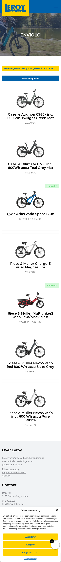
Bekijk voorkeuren (30, 552)
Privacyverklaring (30, 558)
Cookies (6, 475)
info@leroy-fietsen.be (13, 504)
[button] (56, 510)
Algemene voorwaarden (14, 472)
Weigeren (30, 544)
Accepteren (30, 536)
